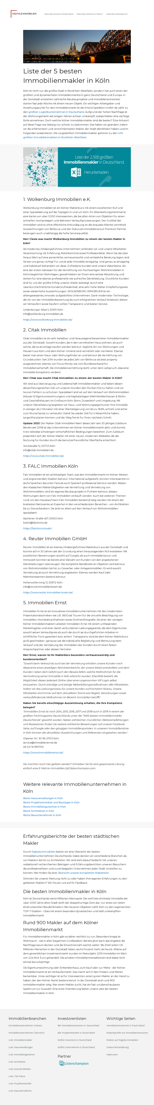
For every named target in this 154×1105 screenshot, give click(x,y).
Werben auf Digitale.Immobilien (122, 1040)
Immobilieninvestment (90, 14)
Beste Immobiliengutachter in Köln (44, 806)
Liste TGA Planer (17, 1076)
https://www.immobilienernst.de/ (43, 752)
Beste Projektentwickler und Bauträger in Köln (51, 802)
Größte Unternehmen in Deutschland (76, 1047)
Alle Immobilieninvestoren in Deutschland (78, 1025)
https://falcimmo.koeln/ (37, 528)
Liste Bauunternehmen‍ (20, 1090)
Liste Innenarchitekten (20, 1069)
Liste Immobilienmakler (20, 1040)
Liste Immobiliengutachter (22, 1054)
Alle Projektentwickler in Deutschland (76, 1032)
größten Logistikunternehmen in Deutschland (56, 112)
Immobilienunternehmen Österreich (26, 1032)
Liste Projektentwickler (20, 1083)
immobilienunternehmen (59, 14)
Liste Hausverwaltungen (21, 1047)
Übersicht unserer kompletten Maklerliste (83, 872)
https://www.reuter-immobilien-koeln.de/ (48, 592)
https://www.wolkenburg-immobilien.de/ (47, 319)
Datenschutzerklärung (117, 1047)
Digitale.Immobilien (43, 851)
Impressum (112, 1054)
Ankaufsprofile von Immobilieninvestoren (127, 1032)
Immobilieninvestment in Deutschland (125, 1025)
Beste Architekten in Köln (38, 811)
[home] (24, 13)
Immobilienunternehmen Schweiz (25, 1025)
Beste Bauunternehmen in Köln (42, 815)
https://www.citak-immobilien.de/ (43, 456)
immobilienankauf (117, 14)
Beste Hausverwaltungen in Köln (43, 798)
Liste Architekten (17, 1061)
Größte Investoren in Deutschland (75, 1040)
